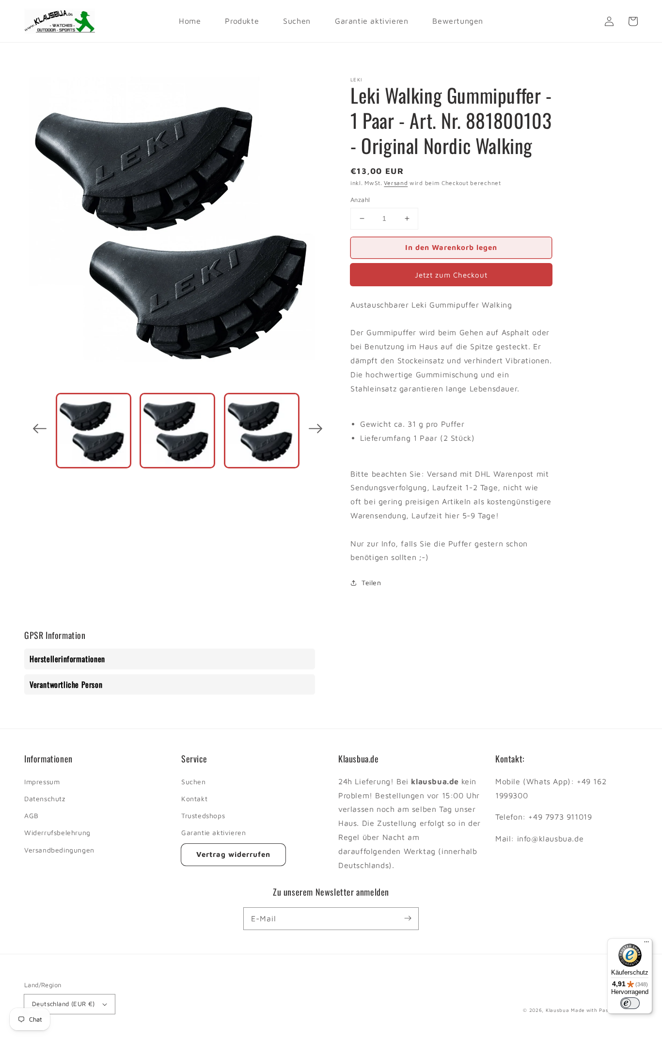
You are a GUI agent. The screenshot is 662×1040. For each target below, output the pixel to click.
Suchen (193, 781)
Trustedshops (203, 815)
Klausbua (557, 1010)
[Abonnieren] (407, 918)
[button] (39, 430)
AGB (31, 815)
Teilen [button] (371, 582)
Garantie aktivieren (213, 832)
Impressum (42, 781)
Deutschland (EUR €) (63, 1004)
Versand (396, 182)
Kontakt (194, 798)
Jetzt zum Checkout (451, 275)
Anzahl (360, 199)
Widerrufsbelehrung (57, 832)
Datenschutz (44, 798)
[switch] (630, 1003)
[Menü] (646, 944)
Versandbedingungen (59, 850)
